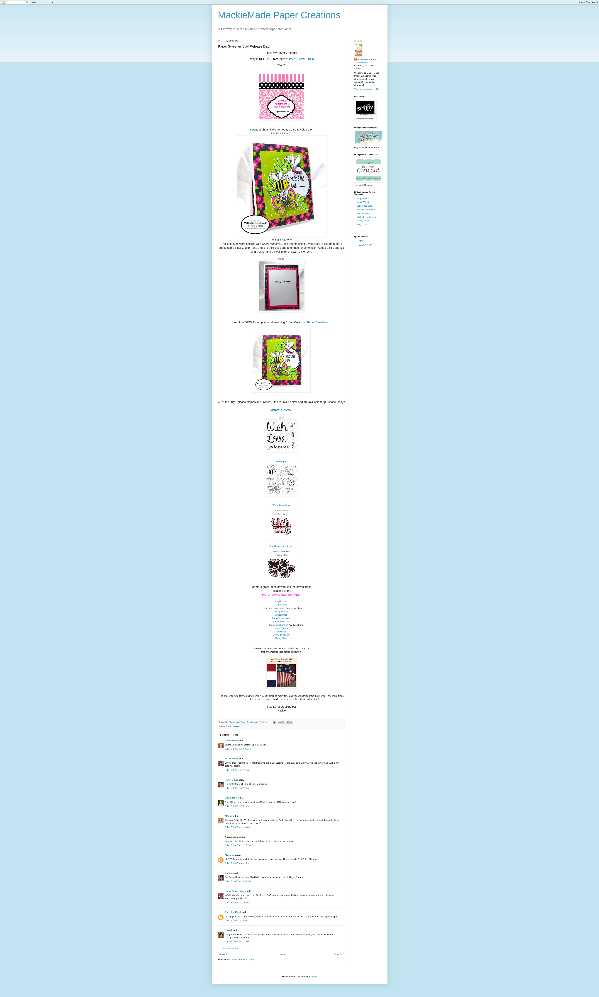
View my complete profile (366, 89)
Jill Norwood (231, 758)
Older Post (339, 954)
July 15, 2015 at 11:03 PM (238, 902)
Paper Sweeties (317, 322)
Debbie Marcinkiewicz (272, 608)
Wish (281, 417)
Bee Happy (281, 461)
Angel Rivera (363, 198)
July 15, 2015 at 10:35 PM (238, 881)
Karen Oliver (231, 780)
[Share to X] (285, 722)
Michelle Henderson (367, 217)
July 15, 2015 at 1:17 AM (237, 770)
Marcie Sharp (363, 213)
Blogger (313, 976)
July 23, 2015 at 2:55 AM (237, 920)
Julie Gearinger (364, 206)
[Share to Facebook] (288, 722)
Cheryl (228, 930)
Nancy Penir (281, 638)
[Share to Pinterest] (291, 722)
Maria (228, 816)
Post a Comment (230, 948)
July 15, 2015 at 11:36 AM (238, 827)
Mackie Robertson (278, 625)
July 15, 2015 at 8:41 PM (237, 863)
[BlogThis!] (282, 722)
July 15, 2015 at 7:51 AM (237, 806)
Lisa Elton (230, 797)
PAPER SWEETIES (301, 58)
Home (282, 954)
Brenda (229, 873)
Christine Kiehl (233, 912)
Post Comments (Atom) (243, 959)
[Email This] (279, 722)
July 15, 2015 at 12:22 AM (238, 749)
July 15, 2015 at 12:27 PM (238, 845)
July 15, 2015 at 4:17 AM (237, 788)
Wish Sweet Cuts (281, 505)
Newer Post (224, 954)
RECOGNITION (364, 245)
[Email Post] (274, 722)
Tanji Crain (362, 224)
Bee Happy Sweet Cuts (281, 546)
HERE (291, 648)
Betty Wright (363, 202)
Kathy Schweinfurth (235, 891)
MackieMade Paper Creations (279, 15)
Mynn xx (229, 855)
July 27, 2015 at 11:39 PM (238, 941)
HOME (360, 241)
